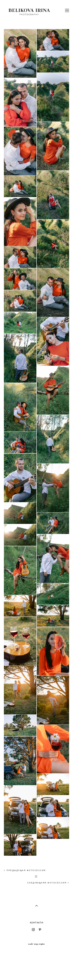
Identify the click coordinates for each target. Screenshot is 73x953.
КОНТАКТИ (36, 922)
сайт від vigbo (36, 944)
